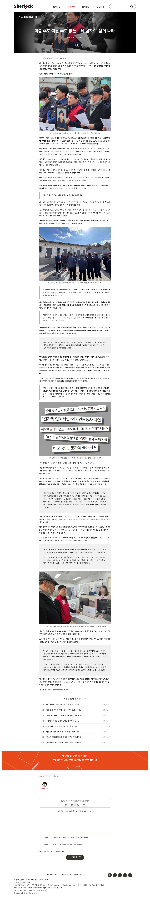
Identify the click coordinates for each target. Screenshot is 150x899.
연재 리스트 (76, 857)
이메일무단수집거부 (75, 875)
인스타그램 (115, 875)
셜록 (29, 874)
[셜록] (23, 6)
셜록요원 (56, 6)
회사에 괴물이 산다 (29, 17)
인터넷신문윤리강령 (57, 888)
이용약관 (63, 875)
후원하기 (100, 6)
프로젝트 (71, 6)
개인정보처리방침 (52, 875)
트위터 (120, 875)
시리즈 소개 (82, 699)
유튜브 (125, 875)
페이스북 (110, 875)
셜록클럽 (85, 6)
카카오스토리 (130, 875)
